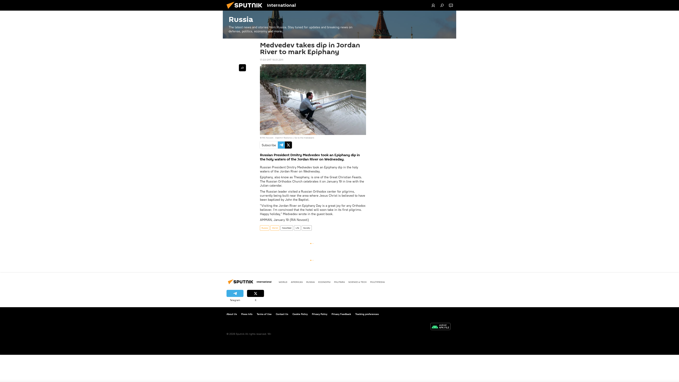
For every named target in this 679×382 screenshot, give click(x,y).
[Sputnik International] (246, 9)
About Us (232, 314)
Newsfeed (286, 228)
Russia (265, 228)
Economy (324, 281)
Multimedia (377, 281)
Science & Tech (357, 281)
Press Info (247, 314)
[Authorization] (433, 5)
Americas (297, 281)
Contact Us (282, 314)
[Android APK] (440, 327)
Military (339, 281)
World (275, 228)
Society (306, 228)
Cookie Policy (300, 314)
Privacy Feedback (341, 314)
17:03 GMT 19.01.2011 (271, 59)
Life (297, 228)
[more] (242, 67)
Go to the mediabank (304, 137)
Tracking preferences (367, 314)
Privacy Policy (319, 314)
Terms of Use (264, 314)
